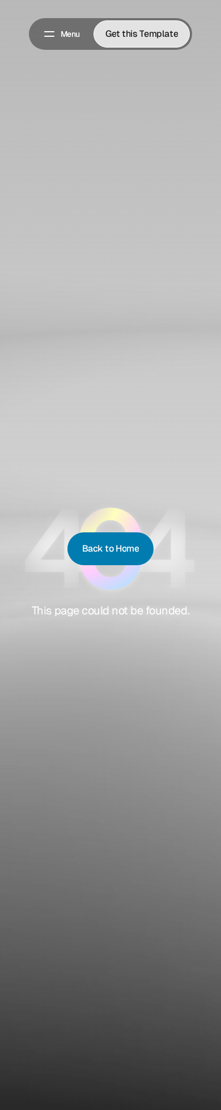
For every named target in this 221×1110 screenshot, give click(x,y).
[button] (61, 34)
